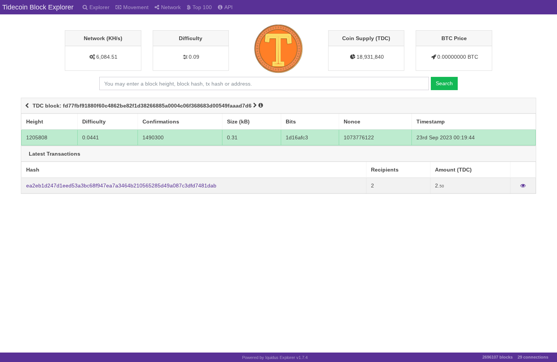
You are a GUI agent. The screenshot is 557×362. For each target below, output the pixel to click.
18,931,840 (370, 57)
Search (444, 83)
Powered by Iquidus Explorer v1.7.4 (275, 357)
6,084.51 (106, 57)
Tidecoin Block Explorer (38, 7)
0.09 (194, 57)
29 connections (533, 357)
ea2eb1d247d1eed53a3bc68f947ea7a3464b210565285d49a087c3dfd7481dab (121, 186)
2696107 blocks (497, 357)
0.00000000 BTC (457, 57)
